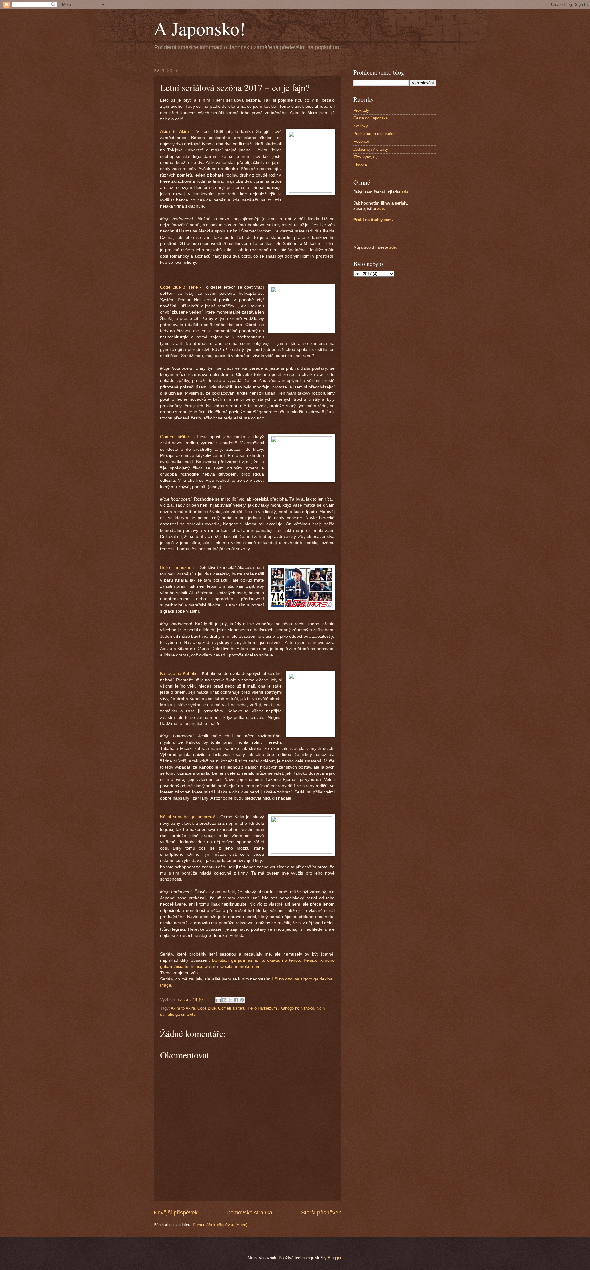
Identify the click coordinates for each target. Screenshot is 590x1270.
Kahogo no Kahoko (179, 673)
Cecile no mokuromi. (240, 966)
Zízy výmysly (365, 157)
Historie (360, 165)
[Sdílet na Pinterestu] (242, 1000)
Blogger (334, 1258)
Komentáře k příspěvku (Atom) (220, 1224)
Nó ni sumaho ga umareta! (187, 817)
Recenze (361, 141)
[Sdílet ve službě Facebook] (236, 1000)
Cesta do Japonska (370, 118)
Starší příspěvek (321, 1213)
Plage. (166, 985)
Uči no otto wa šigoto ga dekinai (302, 979)
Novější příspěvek (176, 1213)
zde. (381, 208)
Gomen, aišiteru (176, 436)
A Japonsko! (200, 28)
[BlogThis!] (224, 1000)
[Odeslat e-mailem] (218, 1000)
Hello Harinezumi (177, 567)
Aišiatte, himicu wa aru (196, 966)
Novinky (360, 126)
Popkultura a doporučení (375, 133)
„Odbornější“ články (370, 149)
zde (405, 192)
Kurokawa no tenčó (280, 960)
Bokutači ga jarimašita (234, 960)
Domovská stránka (249, 1213)
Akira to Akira (174, 131)
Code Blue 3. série (179, 287)
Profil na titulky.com (372, 219)
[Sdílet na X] (230, 1000)
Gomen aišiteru (231, 1008)
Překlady (361, 110)
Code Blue (206, 1008)
